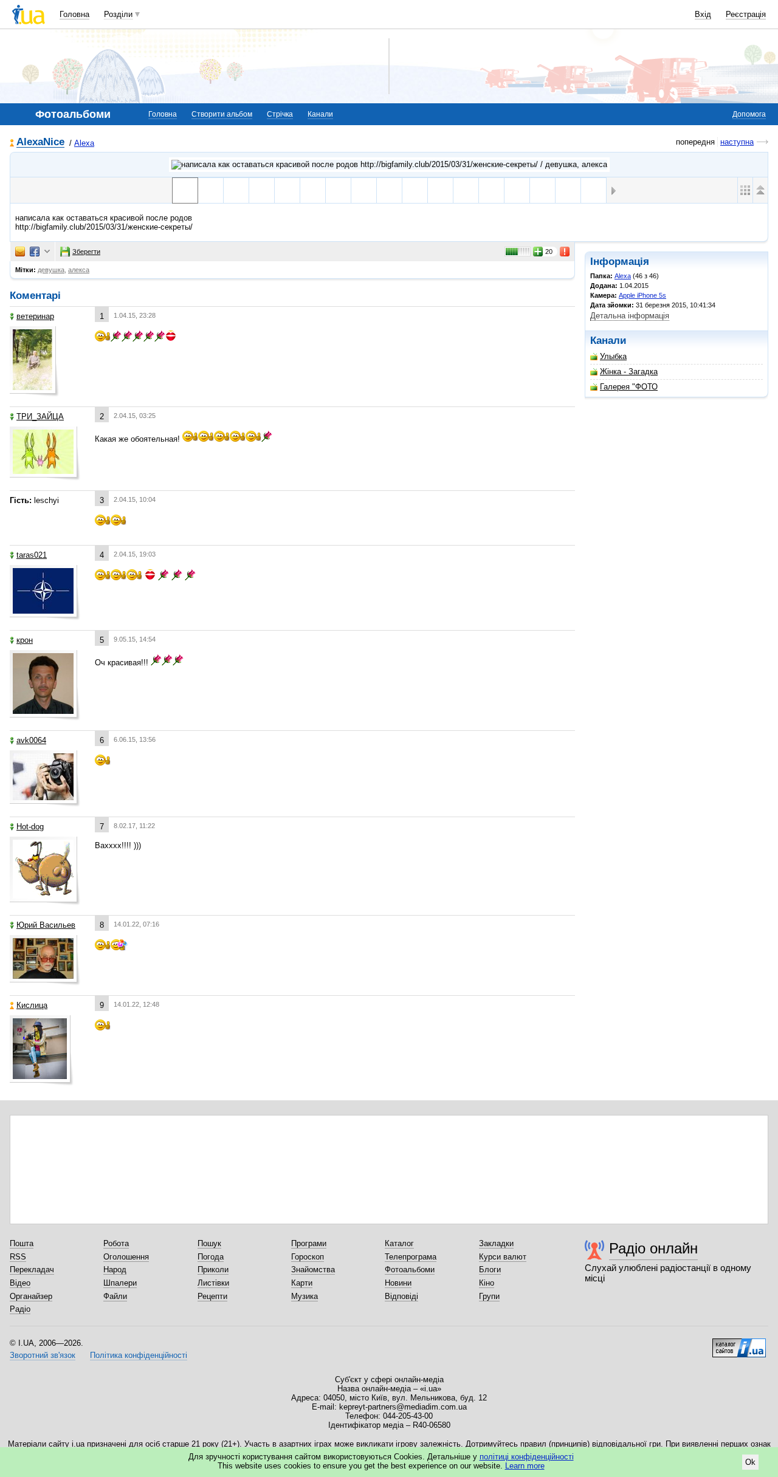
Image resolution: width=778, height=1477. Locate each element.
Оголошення (126, 1256)
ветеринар (35, 316)
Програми (308, 1243)
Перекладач (32, 1269)
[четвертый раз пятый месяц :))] (313, 190)
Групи (489, 1296)
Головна (74, 14)
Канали (320, 114)
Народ (114, 1269)
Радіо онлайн (653, 1248)
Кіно (486, 1282)
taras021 (31, 555)
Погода (211, 1256)
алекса (78, 269)
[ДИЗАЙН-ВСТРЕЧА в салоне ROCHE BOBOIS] (415, 190)
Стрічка (280, 114)
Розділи (118, 14)
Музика (304, 1296)
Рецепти (212, 1296)
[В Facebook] (35, 251)
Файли (115, 1296)
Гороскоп (307, 1256)
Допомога (749, 114)
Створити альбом (221, 114)
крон (24, 640)
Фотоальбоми (410, 1269)
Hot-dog (30, 826)
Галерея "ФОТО (629, 386)
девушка (51, 269)
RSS (18, 1256)
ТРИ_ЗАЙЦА (40, 416)
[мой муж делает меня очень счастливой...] (287, 190)
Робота (116, 1243)
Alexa (84, 143)
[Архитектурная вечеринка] (440, 190)
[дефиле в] (593, 190)
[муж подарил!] (338, 190)
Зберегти (86, 251)
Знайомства (313, 1269)
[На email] (20, 251)
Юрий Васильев (45, 925)
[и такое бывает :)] (466, 190)
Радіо (20, 1309)
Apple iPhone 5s (642, 295)
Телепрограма (410, 1256)
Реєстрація (746, 14)
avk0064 (31, 740)
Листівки (213, 1282)
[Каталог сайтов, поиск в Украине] (739, 1343)
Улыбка (613, 356)
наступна (737, 141)
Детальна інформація (629, 315)
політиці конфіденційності (527, 1456)
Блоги (490, 1269)
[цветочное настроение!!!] (517, 190)
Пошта (21, 1243)
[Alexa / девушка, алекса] (389, 164)
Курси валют (502, 1256)
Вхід (703, 14)
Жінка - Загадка (629, 371)
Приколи (213, 1269)
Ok (750, 1462)
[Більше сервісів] (47, 252)
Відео (20, 1282)
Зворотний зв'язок (42, 1355)
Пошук (209, 1243)
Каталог (399, 1243)
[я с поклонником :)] (364, 190)
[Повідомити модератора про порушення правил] (565, 251)
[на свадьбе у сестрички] (491, 190)
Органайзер (31, 1296)
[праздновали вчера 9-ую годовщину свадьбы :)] (262, 190)
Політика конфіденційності (138, 1355)
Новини (398, 1282)
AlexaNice (40, 142)
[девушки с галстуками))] (389, 190)
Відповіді (401, 1296)
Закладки (496, 1243)
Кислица (31, 1005)
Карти (301, 1282)
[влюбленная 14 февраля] (542, 190)
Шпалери (120, 1282)
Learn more (525, 1465)
